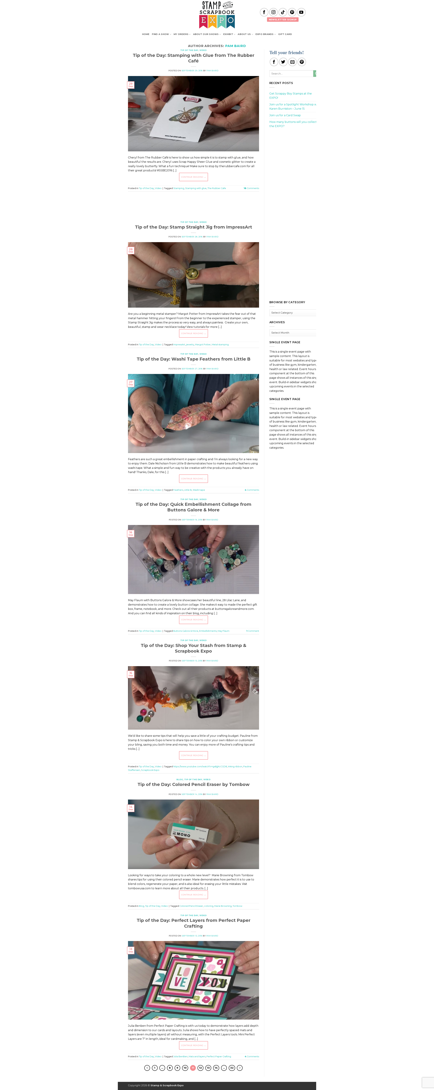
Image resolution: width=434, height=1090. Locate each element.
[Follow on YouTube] (301, 12)
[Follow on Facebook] (264, 12)
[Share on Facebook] (274, 62)
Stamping (178, 188)
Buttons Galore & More (185, 631)
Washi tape (199, 490)
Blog (179, 779)
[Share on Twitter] (283, 62)
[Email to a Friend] (292, 62)
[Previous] (147, 1068)
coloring (208, 906)
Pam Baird (235, 46)
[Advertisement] (193, 204)
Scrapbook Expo (150, 770)
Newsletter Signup (283, 19)
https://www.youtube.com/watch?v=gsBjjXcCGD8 (200, 766)
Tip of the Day (189, 50)
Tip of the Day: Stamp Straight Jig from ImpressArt (193, 227)
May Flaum (223, 631)
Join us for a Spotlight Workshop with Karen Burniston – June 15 (294, 106)
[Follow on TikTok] (283, 12)
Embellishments (208, 631)
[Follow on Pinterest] (292, 12)
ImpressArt (179, 344)
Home (146, 34)
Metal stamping (220, 344)
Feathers (178, 490)
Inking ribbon (235, 766)
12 (200, 1067)
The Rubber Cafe (217, 188)
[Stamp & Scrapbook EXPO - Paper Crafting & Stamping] (217, 15)
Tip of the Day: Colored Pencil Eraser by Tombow (193, 784)
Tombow (237, 906)
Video (203, 50)
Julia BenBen (180, 1056)
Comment (252, 631)
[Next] (240, 1068)
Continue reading (193, 177)
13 (208, 1067)
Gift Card (285, 34)
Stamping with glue (195, 188)
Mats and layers (197, 1056)
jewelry (190, 344)
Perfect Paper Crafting (218, 1056)
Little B (188, 490)
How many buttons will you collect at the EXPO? (294, 124)
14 (216, 1067)
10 (185, 1067)
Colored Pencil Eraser (191, 906)
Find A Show (160, 34)
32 (232, 1067)
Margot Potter (203, 344)
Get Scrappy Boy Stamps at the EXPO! (290, 96)
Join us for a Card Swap (285, 115)
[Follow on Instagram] (273, 12)
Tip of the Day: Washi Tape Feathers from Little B (193, 359)
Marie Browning (223, 906)
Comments (251, 188)
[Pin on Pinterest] (302, 62)
